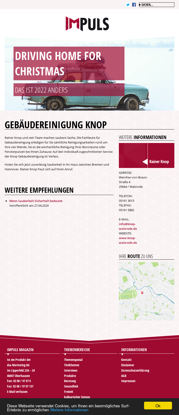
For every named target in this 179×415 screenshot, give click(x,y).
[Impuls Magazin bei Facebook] (134, 5)
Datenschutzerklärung (135, 370)
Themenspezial (73, 359)
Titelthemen (71, 365)
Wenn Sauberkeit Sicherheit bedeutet (35, 201)
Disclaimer (127, 365)
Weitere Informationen (69, 409)
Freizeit (68, 391)
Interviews (70, 370)
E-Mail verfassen (17, 391)
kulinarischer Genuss (77, 397)
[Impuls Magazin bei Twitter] (128, 5)
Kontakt (126, 359)
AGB (123, 375)
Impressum (128, 381)
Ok (158, 405)
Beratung (70, 381)
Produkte (70, 375)
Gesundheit (71, 386)
